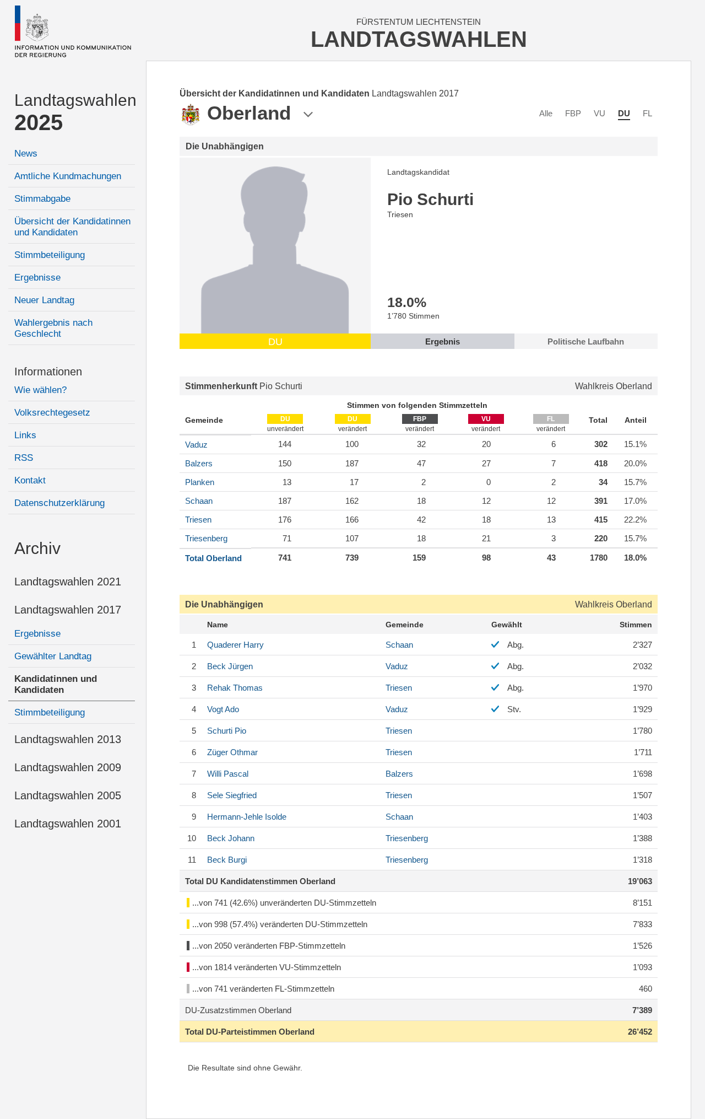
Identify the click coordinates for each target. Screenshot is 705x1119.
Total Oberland (213, 558)
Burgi (227, 859)
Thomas (235, 687)
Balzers (199, 463)
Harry (235, 644)
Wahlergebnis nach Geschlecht (53, 328)
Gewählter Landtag (52, 656)
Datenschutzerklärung (59, 503)
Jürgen (230, 666)
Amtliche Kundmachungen (67, 176)
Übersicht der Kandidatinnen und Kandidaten (72, 227)
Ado (223, 709)
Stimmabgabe (42, 198)
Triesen (198, 519)
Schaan (199, 500)
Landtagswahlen (74, 113)
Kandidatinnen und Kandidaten (55, 684)
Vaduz (196, 444)
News (25, 153)
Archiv (37, 548)
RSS (23, 458)
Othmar (232, 752)
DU (624, 113)
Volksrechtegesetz (52, 412)
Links (25, 435)
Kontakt (30, 480)
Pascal (227, 773)
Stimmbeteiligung (49, 255)
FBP (573, 113)
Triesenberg (206, 538)
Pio (226, 730)
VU (599, 113)
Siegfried (232, 795)
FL (647, 113)
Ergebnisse (37, 277)
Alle (545, 113)
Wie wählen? (40, 390)
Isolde (246, 816)
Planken (199, 482)
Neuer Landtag (44, 300)
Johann (230, 838)
